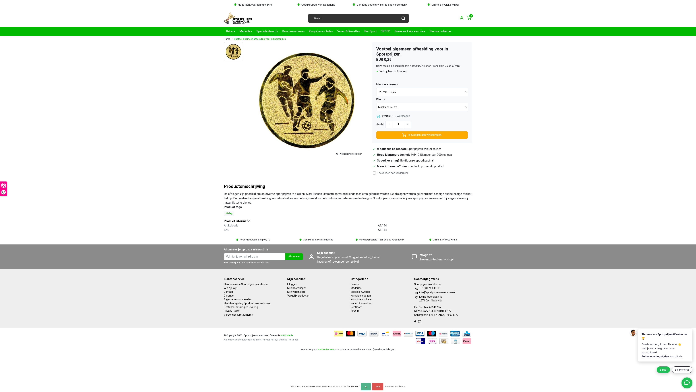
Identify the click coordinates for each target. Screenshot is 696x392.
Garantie (229, 295)
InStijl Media (286, 335)
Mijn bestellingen (296, 288)
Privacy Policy (231, 310)
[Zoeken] (403, 18)
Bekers (230, 31)
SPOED (385, 31)
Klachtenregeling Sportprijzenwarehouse (247, 303)
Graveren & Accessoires (410, 31)
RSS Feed (294, 339)
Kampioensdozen (293, 31)
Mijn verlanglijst (296, 291)
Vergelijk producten (298, 295)
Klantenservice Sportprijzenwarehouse (246, 284)
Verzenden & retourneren (238, 314)
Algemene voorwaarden (238, 299)
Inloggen (292, 284)
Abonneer (294, 256)
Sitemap (283, 339)
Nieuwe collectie (440, 31)
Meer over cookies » (395, 386)
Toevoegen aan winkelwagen (424, 134)
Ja (365, 386)
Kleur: (380, 99)
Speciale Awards (267, 31)
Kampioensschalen (321, 31)
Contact (228, 291)
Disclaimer (255, 339)
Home (227, 39)
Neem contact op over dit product (422, 166)
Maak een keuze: (387, 84)
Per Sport (370, 31)
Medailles (245, 31)
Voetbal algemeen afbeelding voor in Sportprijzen (260, 39)
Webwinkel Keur (326, 349)
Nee (378, 386)
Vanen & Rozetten (348, 31)
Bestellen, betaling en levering (241, 307)
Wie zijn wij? (230, 288)
